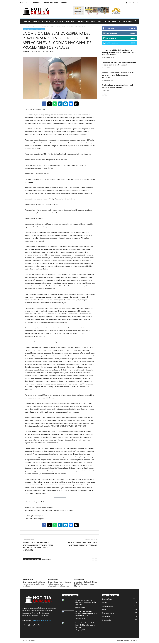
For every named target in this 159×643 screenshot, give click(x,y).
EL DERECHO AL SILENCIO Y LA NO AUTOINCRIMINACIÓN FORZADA (82, 544)
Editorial (70, 21)
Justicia (57, 21)
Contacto (64, 3)
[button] (135, 21)
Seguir (132, 33)
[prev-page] (93, 559)
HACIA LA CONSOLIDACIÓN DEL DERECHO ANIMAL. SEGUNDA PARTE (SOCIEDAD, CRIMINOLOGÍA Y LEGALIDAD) (38, 546)
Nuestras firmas (32, 26)
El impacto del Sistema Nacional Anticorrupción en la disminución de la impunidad (59, 584)
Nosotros (127, 21)
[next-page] (96, 559)
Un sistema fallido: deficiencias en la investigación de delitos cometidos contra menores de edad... (119, 52)
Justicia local (106, 616)
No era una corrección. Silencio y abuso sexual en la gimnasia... (85, 602)
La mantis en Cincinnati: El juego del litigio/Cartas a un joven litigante (85, 584)
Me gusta (132, 28)
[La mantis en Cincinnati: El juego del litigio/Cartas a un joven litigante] (85, 571)
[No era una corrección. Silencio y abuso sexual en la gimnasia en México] (34, 571)
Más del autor (46, 559)
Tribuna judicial (40, 21)
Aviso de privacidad (123, 640)
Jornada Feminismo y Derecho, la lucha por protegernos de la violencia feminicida (118, 75)
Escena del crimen (86, 21)
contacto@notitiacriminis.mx (41, 620)
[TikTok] (133, 3)
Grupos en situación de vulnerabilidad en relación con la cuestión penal (119, 63)
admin (27, 51)
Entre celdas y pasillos (109, 21)
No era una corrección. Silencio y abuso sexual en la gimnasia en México (34, 584)
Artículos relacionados (31, 559)
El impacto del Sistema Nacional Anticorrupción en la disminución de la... (86, 613)
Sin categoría (106, 620)
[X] (137, 3)
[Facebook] (126, 3)
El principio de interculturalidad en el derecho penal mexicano (117, 86)
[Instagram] (130, 3)
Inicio (27, 21)
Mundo (104, 609)
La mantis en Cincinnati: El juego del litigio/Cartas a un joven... (85, 625)
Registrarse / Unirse (51, 3)
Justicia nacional (107, 606)
